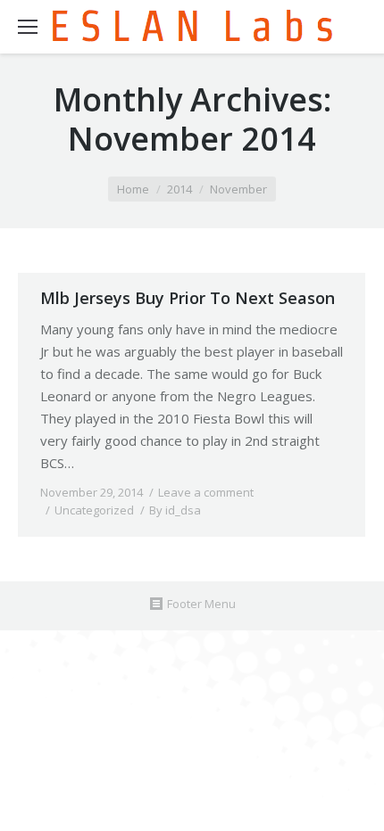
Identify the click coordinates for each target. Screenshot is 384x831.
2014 (179, 189)
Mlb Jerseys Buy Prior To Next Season (187, 298)
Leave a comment (206, 492)
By (175, 510)
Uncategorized (94, 510)
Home (133, 189)
